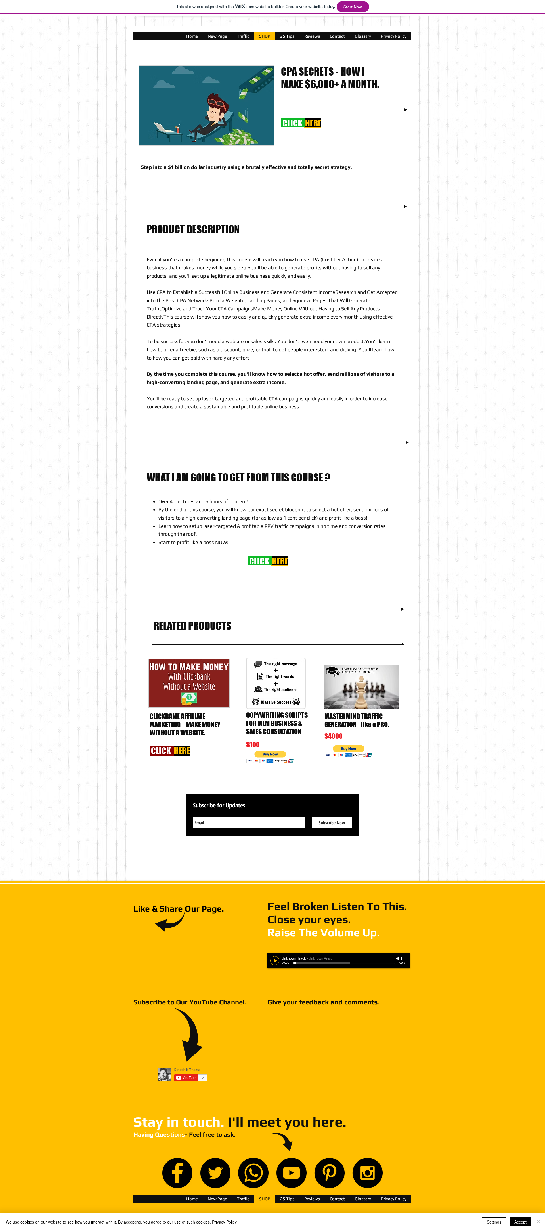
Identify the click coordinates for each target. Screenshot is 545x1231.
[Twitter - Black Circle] (215, 1173)
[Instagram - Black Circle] (367, 1173)
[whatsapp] (253, 1173)
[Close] (538, 1221)
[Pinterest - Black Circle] (329, 1173)
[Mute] (398, 958)
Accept (520, 1222)
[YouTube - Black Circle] (291, 1173)
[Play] (274, 961)
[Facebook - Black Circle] (177, 1173)
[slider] (404, 958)
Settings (494, 1222)
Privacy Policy (224, 1222)
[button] (270, 757)
